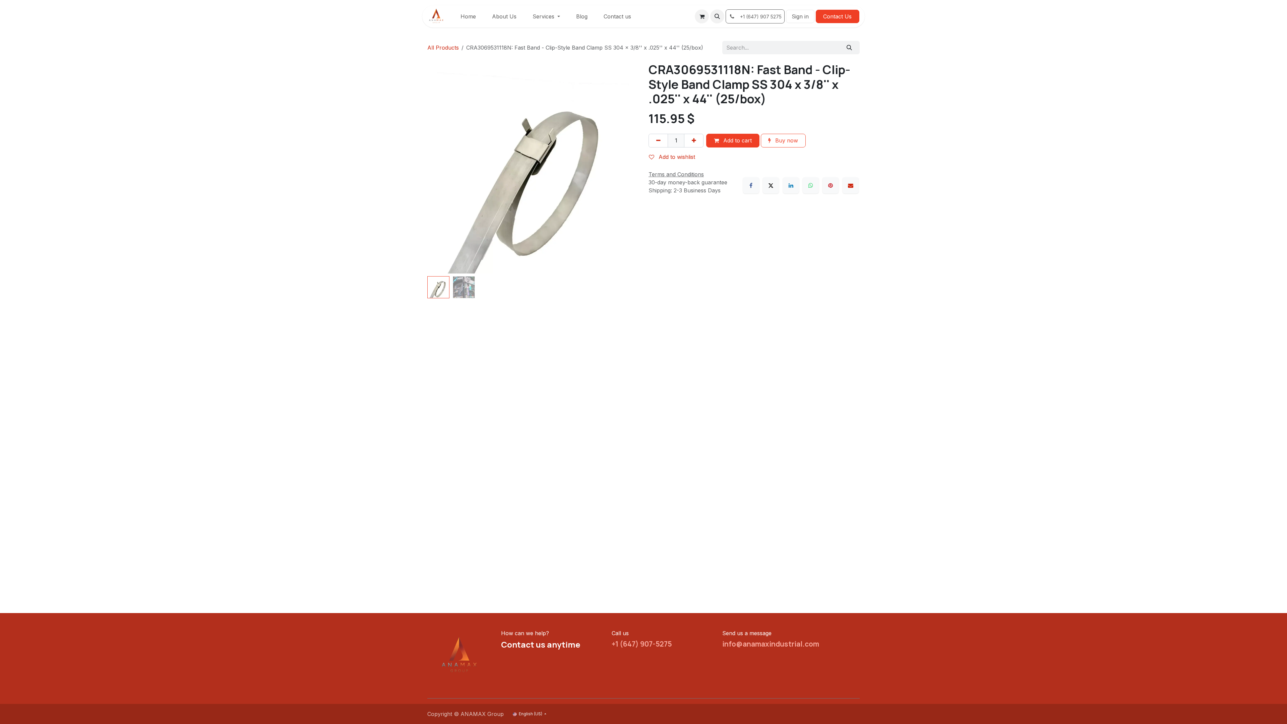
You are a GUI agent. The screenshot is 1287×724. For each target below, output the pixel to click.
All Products (443, 47)
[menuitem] (468, 16)
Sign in (800, 16)
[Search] (849, 47)
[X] (771, 185)
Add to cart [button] (737, 140)
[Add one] (693, 140)
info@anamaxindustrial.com (770, 644)
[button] (717, 16)
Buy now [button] (786, 140)
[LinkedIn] (791, 185)
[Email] (851, 185)
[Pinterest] (830, 185)
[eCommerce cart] (702, 16)
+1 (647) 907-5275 (642, 644)
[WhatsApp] (811, 185)
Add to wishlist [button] (676, 157)
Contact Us (837, 16)
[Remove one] (658, 140)
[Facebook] (751, 185)
